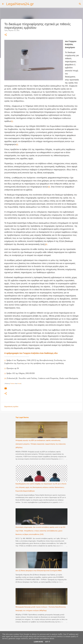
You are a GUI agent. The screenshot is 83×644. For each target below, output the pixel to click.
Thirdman (12, 383)
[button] (5, 34)
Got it (47, 642)
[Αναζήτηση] (80, 4)
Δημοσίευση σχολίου (11, 406)
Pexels (19, 383)
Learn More (38, 642)
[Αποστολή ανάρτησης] (5, 389)
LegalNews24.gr (20, 4)
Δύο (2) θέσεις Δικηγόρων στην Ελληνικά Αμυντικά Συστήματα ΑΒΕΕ (39, 570)
